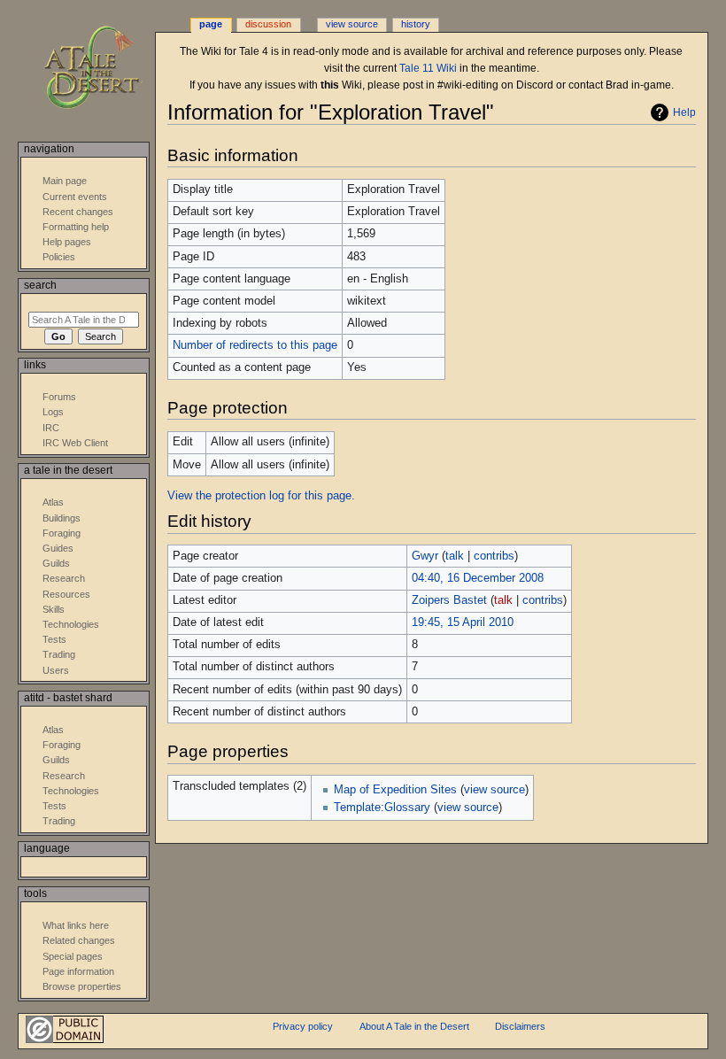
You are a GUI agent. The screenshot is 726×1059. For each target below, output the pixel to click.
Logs (53, 411)
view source (494, 790)
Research (63, 578)
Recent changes (77, 211)
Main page (64, 180)
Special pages (72, 956)
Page (210, 24)
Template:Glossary (382, 807)
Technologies (70, 624)
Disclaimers (520, 1026)
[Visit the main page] (104, 68)
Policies (58, 256)
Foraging (61, 533)
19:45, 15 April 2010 (463, 622)
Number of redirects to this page (255, 345)
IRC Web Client (75, 442)
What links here (75, 925)
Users (55, 670)
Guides (57, 548)
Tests (54, 639)
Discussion (268, 24)
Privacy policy (303, 1026)
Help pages (66, 241)
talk (454, 556)
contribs (494, 556)
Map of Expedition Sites (395, 790)
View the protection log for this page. (261, 496)
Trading (58, 654)
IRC (50, 427)
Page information (78, 971)
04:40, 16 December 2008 (478, 578)
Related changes (78, 940)
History (415, 24)
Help (684, 112)
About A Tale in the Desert (414, 1026)
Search (40, 285)
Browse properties (81, 986)
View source (352, 24)
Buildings (61, 518)
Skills (53, 609)
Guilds (56, 563)
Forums (59, 396)
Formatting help (75, 226)
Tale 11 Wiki (428, 68)
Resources (66, 594)
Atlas (53, 502)
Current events (74, 196)
